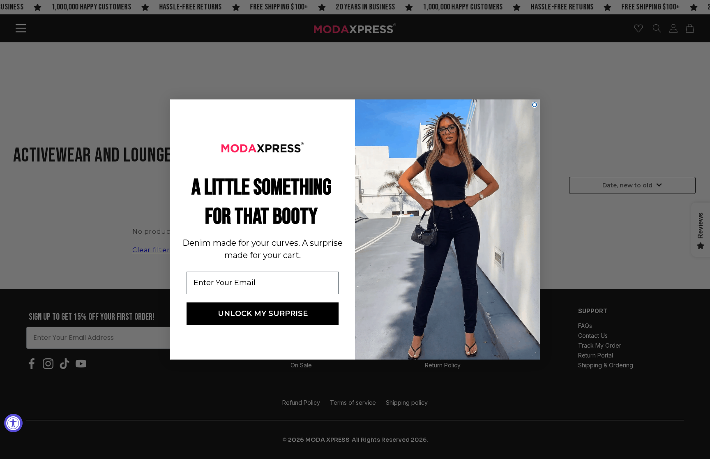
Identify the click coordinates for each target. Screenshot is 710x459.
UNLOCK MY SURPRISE (263, 313)
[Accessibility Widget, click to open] (13, 423)
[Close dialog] (534, 105)
